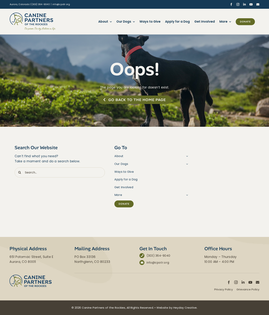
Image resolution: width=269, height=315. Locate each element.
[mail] (257, 282)
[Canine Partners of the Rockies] (31, 276)
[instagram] (236, 282)
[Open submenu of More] (186, 195)
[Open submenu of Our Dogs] (186, 164)
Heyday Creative (185, 308)
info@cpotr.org (61, 4)
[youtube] (250, 282)
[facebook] (229, 282)
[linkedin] (243, 282)
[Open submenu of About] (186, 156)
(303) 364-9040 (158, 256)
